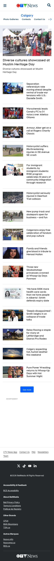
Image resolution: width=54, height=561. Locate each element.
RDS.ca (6, 546)
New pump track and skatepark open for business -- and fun (38, 214)
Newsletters (43, 452)
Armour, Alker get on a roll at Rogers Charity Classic (38, 130)
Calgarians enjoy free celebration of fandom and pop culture (38, 233)
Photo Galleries (11, 19)
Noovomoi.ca (9, 542)
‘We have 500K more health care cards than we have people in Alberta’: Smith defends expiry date (37, 295)
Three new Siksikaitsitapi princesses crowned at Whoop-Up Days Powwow (37, 273)
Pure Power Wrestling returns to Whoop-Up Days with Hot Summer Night (38, 372)
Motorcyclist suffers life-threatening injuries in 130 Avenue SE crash (37, 150)
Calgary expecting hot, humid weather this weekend (37, 352)
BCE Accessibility (11, 490)
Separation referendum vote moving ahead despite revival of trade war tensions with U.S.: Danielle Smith (38, 91)
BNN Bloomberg (10, 524)
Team (5, 456)
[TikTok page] (24, 465)
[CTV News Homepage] (27, 5)
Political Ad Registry (12, 509)
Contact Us (39, 19)
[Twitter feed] (18, 465)
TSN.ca (6, 527)
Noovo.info (8, 539)
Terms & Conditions (12, 505)
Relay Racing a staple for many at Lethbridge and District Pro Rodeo (38, 334)
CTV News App (10, 452)
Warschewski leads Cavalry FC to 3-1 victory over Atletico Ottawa (37, 113)
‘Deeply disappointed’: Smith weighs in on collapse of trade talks (38, 315)
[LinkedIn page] (35, 465)
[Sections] (5, 5)
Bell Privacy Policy (11, 502)
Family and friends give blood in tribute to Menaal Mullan (38, 251)
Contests (26, 19)
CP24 (5, 521)
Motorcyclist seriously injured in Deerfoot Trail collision (38, 196)
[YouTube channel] (29, 465)
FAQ (33, 452)
